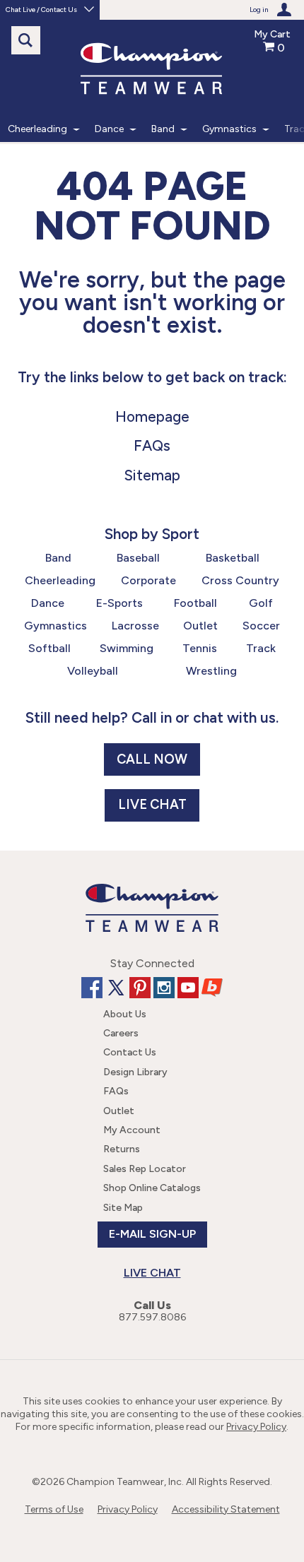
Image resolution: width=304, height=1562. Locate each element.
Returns (121, 1149)
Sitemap (152, 475)
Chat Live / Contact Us (41, 9)
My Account (131, 1130)
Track (261, 648)
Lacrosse (135, 625)
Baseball (138, 557)
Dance (47, 603)
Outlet (200, 625)
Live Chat (152, 804)
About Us (124, 1014)
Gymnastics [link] (229, 129)
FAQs (152, 445)
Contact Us (129, 1052)
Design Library (135, 1072)
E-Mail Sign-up (152, 1234)
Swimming (126, 648)
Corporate (148, 580)
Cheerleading (60, 580)
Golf (261, 603)
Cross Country (240, 580)
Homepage (152, 416)
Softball (49, 648)
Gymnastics (55, 625)
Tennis (199, 648)
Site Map (123, 1208)
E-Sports (119, 603)
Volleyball (92, 671)
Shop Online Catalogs (152, 1188)
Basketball (232, 557)
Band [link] (163, 129)
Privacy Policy (256, 1427)
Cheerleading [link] (37, 129)
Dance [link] (109, 129)
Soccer (261, 625)
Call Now (152, 759)
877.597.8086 (152, 1317)
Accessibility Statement (226, 1509)
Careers (121, 1033)
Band (58, 557)
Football (195, 603)
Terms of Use (54, 1509)
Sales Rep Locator (144, 1169)
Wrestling (211, 671)
